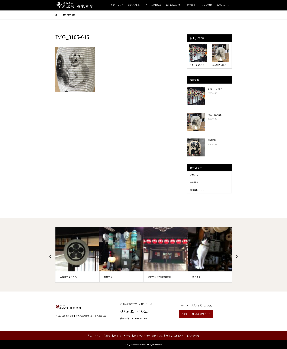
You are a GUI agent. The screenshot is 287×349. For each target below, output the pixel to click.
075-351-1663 (134, 311)
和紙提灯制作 (134, 5)
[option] (77, 254)
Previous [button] (50, 256)
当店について (116, 5)
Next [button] (236, 256)
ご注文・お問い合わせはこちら (195, 314)
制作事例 (194, 182)
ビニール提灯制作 (153, 5)
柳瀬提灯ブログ (197, 189)
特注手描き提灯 (215, 114)
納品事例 (191, 5)
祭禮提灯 (212, 140)
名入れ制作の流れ (174, 5)
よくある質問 (206, 5)
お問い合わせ (223, 5)
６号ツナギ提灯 (215, 89)
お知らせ (194, 175)
